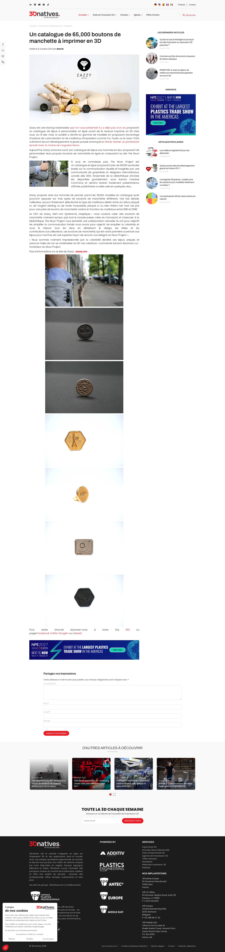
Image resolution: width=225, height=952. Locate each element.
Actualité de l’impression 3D (50, 26)
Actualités (83, 15)
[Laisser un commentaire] (3, 62)
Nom (46, 703)
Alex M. (60, 48)
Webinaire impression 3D (154, 864)
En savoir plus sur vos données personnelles (21, 930)
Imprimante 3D (149, 847)
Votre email (89, 820)
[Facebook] (3, 44)
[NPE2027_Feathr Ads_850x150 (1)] (84, 650)
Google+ (63, 633)
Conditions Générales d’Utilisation (134, 946)
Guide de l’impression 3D (103, 15)
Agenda (137, 15)
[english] (159, 5)
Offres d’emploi (152, 15)
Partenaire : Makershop (187, 946)
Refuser (11, 939)
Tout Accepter (48, 939)
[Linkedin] (3, 50)
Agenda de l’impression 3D (155, 855)
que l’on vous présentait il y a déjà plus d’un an (98, 127)
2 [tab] (114, 794)
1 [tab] (110, 794)
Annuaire (124, 15)
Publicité (181, 5)
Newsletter (147, 861)
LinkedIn (77, 633)
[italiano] (172, 5)
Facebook (43, 633)
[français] (168, 5)
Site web (46, 721)
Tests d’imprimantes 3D (153, 852)
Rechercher (191, 15)
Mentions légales (157, 946)
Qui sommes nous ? (109, 946)
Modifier (30, 939)
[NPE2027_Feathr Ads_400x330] (171, 114)
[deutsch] (155, 5)
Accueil (32, 26)
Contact (192, 5)
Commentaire (49, 684)
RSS (128, 629)
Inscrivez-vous (133, 820)
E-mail (46, 712)
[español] (163, 5)
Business (68, 26)
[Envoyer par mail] (3, 56)
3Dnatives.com (56, 885)
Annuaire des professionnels (155, 850)
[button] (5, 947)
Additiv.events (74, 885)
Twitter (54, 633)
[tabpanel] (49, 774)
